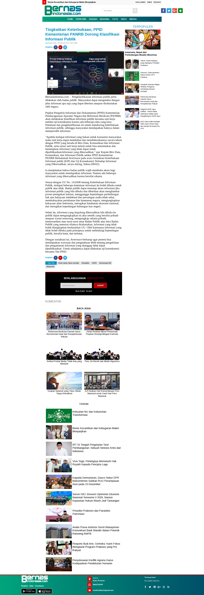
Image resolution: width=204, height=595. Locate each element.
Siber (31, 586)
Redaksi (24, 586)
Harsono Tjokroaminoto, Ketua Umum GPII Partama (150, 75)
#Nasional (50, 267)
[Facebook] (56, 47)
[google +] (174, 10)
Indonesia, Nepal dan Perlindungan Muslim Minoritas (141, 53)
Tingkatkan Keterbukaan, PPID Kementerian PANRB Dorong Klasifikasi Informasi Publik (82, 34)
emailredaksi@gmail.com (103, 590)
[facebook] (163, 10)
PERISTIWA (81, 19)
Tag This (51, 263)
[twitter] (169, 10)
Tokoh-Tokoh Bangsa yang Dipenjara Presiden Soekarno (149, 63)
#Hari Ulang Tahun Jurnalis (68, 263)
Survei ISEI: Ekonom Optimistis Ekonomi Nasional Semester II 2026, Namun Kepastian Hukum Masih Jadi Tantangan (95, 497)
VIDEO (124, 19)
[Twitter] (65, 47)
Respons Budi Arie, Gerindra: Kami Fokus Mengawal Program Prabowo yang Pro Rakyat (96, 547)
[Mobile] (180, 10)
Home (70, 19)
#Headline (85, 263)
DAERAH (93, 19)
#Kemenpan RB (105, 263)
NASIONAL (105, 19)
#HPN (94, 263)
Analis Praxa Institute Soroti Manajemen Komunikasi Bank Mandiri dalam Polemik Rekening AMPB (95, 530)
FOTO (115, 19)
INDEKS (133, 19)
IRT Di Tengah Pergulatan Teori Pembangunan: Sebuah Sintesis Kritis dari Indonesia (87, 2)
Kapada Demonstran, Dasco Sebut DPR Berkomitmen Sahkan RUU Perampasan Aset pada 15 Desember (95, 481)
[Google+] (60, 47)
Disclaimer (39, 586)
